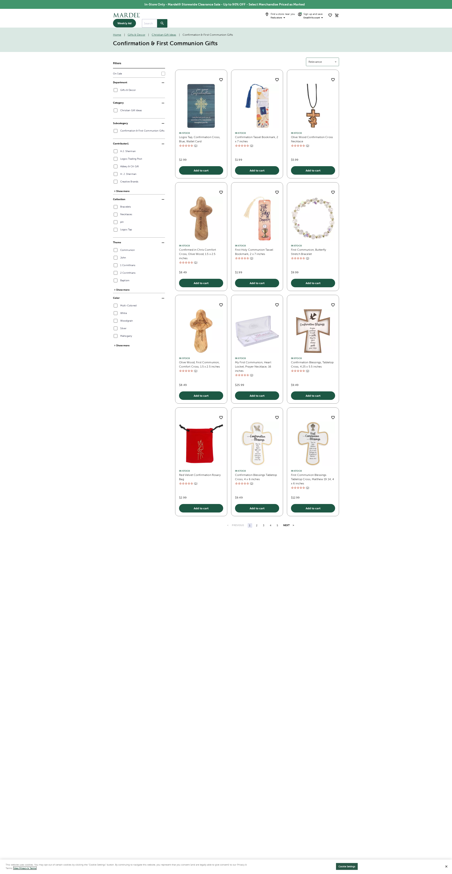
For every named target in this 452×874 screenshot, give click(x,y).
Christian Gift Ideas (164, 34)
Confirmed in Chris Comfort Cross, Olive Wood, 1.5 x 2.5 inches (197, 254)
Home (117, 34)
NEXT (286, 525)
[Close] (446, 866)
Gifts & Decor (136, 34)
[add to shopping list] (221, 79)
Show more (123, 191)
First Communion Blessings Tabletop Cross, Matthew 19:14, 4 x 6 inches (312, 479)
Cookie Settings (346, 866)
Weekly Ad (124, 23)
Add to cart (201, 170)
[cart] (337, 15)
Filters (117, 63)
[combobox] (149, 23)
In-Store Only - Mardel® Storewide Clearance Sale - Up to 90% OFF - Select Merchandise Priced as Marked (224, 4)
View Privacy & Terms (25, 868)
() (195, 145)
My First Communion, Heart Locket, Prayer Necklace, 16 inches (253, 366)
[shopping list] (330, 15)
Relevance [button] (315, 61)
